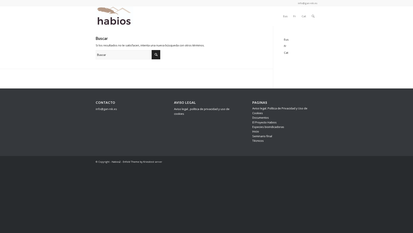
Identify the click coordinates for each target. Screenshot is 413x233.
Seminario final (262, 136)
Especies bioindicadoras (268, 127)
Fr (285, 46)
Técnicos (258, 141)
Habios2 (116, 161)
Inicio (255, 131)
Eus (286, 39)
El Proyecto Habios (264, 122)
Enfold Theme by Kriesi (136, 161)
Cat (286, 53)
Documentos (260, 118)
